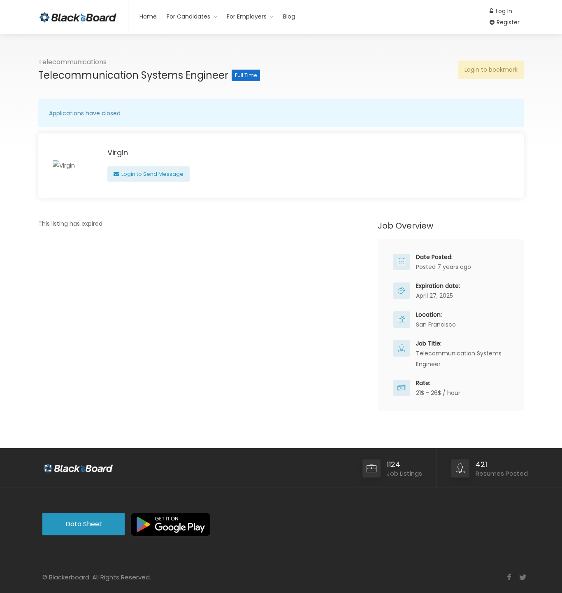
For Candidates (188, 16)
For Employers (247, 16)
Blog (289, 16)
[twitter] (523, 577)
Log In (503, 11)
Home (148, 16)
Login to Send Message (151, 174)
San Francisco (436, 324)
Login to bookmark (491, 69)
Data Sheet (83, 524)
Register (507, 22)
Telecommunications (72, 62)
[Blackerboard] (78, 14)
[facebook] (509, 577)
